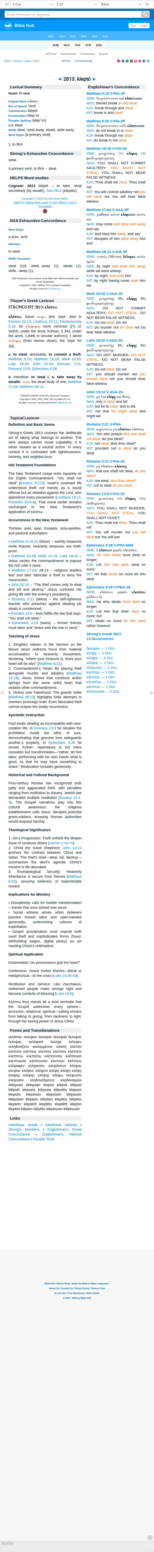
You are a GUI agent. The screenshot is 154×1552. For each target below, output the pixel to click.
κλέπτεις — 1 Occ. (101, 677)
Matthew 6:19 (19, 359)
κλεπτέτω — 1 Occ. (101, 682)
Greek (27, 61)
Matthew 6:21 (49, 664)
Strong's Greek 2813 (103, 634)
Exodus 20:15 (31, 483)
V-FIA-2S (119, 149)
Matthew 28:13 (31, 387)
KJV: (90, 108)
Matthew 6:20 (97, 121)
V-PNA (115, 424)
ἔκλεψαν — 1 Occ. (101, 648)
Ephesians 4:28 (44, 369)
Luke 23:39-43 (65, 976)
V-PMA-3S (122, 587)
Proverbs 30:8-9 (21, 502)
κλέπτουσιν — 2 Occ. (103, 691)
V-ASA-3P (120, 210)
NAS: (90, 103)
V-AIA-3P (119, 252)
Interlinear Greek (22, 1125)
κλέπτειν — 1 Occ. (101, 672)
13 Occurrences (99, 639)
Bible (7, 61)
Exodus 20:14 (19, 322)
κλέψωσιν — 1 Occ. (102, 668)
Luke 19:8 (64, 994)
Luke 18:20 (18, 364)
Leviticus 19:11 (45, 322)
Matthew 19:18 (46, 359)
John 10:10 (43, 364)
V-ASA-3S (114, 392)
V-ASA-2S (114, 294)
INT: (89, 113)
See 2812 (54, 191)
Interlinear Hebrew (61, 1125)
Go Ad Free (7, 1543)
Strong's (17, 61)
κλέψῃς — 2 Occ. (100, 658)
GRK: (90, 98)
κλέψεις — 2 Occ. (100, 663)
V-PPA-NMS (124, 545)
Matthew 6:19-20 (24, 541)
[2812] (5, 702)
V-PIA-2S (117, 461)
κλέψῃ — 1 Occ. (99, 653)
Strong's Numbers (24, 1129)
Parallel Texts (44, 1139)
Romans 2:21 (69, 364)
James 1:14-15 (61, 843)
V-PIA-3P (117, 94)
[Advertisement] (77, 1224)
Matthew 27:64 (24, 570)
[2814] (149, 702)
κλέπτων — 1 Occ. (101, 687)
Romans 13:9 (19, 369)
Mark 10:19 (71, 359)
